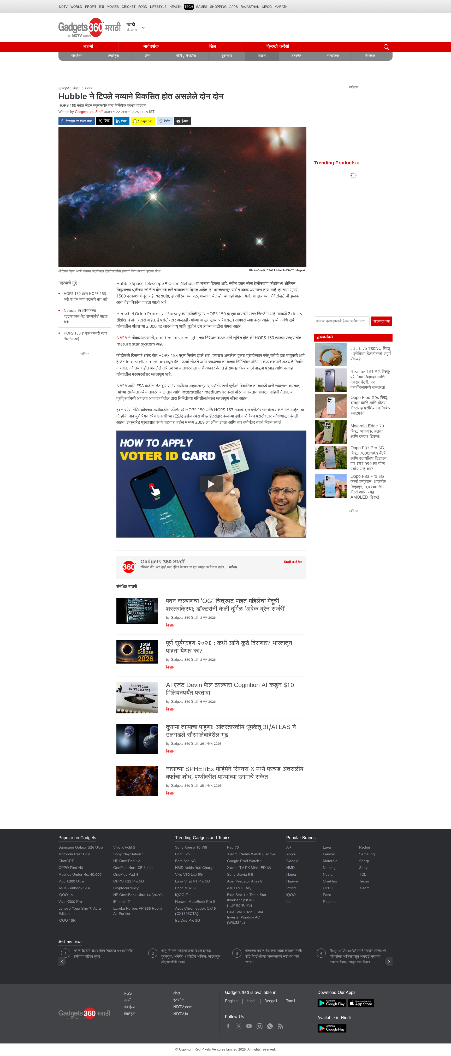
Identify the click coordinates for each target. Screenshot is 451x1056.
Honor (291, 875)
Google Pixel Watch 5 (244, 861)
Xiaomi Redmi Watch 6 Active (251, 854)
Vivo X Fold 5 (124, 847)
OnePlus (330, 881)
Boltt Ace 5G (185, 861)
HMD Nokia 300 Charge (195, 868)
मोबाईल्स (76, 56)
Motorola (330, 861)
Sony (363, 868)
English (231, 1001)
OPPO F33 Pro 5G (128, 881)
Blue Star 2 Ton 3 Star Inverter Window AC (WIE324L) (245, 918)
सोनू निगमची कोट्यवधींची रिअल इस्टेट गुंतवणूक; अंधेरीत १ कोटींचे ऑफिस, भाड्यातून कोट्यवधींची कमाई (190, 957)
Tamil (290, 1001)
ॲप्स (147, 56)
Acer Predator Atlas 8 (244, 881)
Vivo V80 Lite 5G (189, 875)
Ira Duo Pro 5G (187, 920)
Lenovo (329, 854)
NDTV (63, 7)
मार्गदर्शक (151, 47)
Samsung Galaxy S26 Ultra (80, 847)
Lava (327, 847)
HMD (290, 868)
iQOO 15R (67, 920)
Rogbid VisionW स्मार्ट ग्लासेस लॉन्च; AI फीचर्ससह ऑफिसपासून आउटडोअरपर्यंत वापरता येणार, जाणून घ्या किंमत (358, 957)
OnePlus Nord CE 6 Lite (133, 868)
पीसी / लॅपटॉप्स (186, 56)
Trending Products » (337, 163)
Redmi (364, 847)
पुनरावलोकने (325, 337)
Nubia (328, 875)
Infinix (291, 888)
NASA (121, 338)
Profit (90, 7)
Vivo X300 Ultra (71, 881)
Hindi (251, 1001)
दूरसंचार (227, 56)
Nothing (329, 868)
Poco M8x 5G (186, 888)
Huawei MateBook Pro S (195, 902)
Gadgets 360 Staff (89, 112)
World (76, 7)
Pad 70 (233, 847)
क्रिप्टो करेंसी (277, 47)
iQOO (291, 895)
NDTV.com (183, 1007)
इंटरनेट (296, 56)
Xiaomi (364, 888)
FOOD (142, 7)
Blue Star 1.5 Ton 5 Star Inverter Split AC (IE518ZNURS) (246, 900)
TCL (362, 875)
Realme (329, 902)
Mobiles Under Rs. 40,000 (80, 875)
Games (201, 7)
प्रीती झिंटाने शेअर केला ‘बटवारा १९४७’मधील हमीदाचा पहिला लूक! (103, 954)
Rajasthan (250, 7)
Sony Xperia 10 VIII (191, 847)
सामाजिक (333, 56)
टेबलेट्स (113, 56)
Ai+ (289, 847)
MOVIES (113, 7)
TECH (189, 7)
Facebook (228, 1025)
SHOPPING (218, 7)
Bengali (270, 1001)
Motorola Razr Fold (74, 854)
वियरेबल (370, 56)
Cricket (128, 7)
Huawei (292, 881)
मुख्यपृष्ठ (63, 88)
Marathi (281, 7)
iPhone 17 (121, 902)
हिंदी (101, 7)
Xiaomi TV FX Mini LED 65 (249, 868)
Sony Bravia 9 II (240, 875)
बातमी (88, 47)
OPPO (328, 888)
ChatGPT (66, 861)
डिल (212, 47)
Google (292, 861)
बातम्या (89, 88)
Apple (291, 854)
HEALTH (175, 7)
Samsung (367, 854)
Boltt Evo (182, 854)
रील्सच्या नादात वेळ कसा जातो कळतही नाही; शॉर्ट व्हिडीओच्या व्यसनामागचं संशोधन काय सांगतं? (273, 957)
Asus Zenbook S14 (74, 888)
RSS (128, 994)
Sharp (364, 861)
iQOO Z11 (183, 895)
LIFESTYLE (158, 7)
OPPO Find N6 (70, 868)
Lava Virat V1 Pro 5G (192, 881)
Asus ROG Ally (239, 888)
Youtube (249, 1025)
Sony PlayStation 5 (128, 854)
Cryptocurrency (126, 888)
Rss (280, 1025)
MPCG (267, 7)
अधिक (233, 567)
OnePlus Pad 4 (125, 875)
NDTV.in (180, 1014)
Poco (327, 895)
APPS (233, 7)
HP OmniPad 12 (126, 861)
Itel (288, 902)
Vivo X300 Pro (70, 902)
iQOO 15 (65, 895)
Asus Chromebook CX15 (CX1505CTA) (195, 911)
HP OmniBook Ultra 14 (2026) (138, 895)
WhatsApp (270, 1025)
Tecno (364, 881)
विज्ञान (262, 56)
